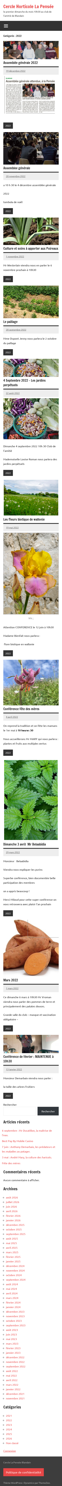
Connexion (9, 1450)
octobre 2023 (14, 1320)
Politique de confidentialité (23, 1472)
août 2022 (12, 1370)
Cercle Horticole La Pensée (28, 6)
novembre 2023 (15, 1316)
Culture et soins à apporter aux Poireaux (30, 248)
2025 (9, 1433)
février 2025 (13, 1256)
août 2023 (12, 1329)
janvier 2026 (13, 1220)
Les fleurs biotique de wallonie (24, 519)
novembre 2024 (15, 1270)
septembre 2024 (15, 1279)
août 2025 (12, 1238)
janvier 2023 (13, 1352)
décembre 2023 (15, 1311)
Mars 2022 (10, 980)
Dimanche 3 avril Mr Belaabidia (24, 844)
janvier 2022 (13, 1389)
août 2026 (12, 1197)
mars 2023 (12, 1343)
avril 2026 (12, 1211)
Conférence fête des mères (21, 709)
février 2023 (13, 1348)
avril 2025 (12, 1247)
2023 (9, 1424)
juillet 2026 (12, 1202)
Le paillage (10, 321)
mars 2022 (12, 1384)
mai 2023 (11, 1339)
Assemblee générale (16, 168)
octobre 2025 (14, 1229)
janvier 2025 (13, 1261)
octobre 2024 (14, 1275)
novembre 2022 (15, 1361)
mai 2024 (11, 1288)
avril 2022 (12, 1380)
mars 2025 (12, 1252)
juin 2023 (11, 1334)
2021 (9, 1415)
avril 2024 (12, 1293)
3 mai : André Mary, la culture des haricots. (27, 1157)
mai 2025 (11, 1243)
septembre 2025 (15, 1233)
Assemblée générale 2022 (20, 62)
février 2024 (13, 1302)
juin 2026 (11, 1206)
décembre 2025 (15, 1224)
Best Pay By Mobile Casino (17, 1141)
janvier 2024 (13, 1307)
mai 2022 (11, 1375)
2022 (8, 125)
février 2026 (13, 1215)
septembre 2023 (15, 1325)
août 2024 (12, 1284)
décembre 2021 (15, 1393)
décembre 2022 (15, 1357)
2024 (9, 1429)
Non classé (12, 1443)
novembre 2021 (15, 1398)
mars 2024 (12, 1297)
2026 (9, 1438)
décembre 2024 (15, 1265)
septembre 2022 (15, 1366)
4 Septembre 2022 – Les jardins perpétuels (24, 382)
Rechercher (10, 1104)
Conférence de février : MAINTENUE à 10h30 (28, 1059)
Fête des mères (11, 1163)
